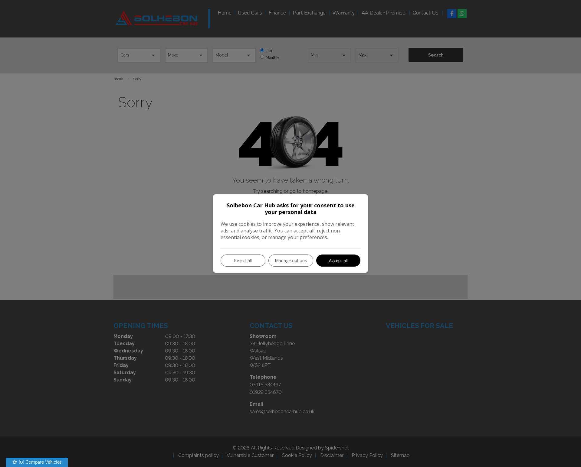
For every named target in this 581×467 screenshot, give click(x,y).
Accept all (338, 260)
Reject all (243, 260)
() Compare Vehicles (40, 462)
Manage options (291, 260)
